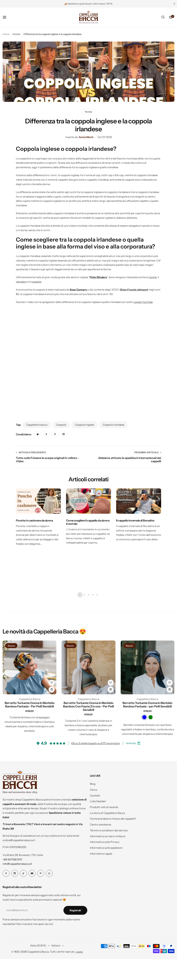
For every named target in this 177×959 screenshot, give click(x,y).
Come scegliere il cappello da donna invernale (87, 522)
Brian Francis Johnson (133, 289)
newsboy (21, 281)
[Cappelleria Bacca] (88, 17)
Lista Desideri (98, 801)
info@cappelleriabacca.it (17, 863)
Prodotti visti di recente (104, 807)
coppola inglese (84, 424)
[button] (80, 595)
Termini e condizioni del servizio (109, 830)
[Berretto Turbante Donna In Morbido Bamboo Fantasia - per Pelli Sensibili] (147, 667)
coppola (36, 281)
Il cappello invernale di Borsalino (135, 520)
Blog (92, 783)
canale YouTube (143, 302)
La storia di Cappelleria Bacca (107, 813)
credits (79, 952)
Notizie (16, 34)
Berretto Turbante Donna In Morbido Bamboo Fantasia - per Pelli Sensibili (147, 704)
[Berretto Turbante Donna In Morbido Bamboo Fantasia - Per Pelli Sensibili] (29, 667)
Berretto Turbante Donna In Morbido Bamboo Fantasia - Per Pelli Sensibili (29, 704)
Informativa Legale (101, 853)
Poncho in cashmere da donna (34, 520)
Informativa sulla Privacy (104, 842)
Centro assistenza (100, 824)
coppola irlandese (113, 424)
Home (6, 34)
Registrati (75, 910)
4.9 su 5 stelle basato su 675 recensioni (95, 743)
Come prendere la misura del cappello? (113, 818)
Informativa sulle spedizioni (106, 847)
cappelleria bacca (36, 424)
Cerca (93, 789)
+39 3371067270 (12, 859)
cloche (152, 277)
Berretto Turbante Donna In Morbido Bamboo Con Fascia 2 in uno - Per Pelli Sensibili (88, 706)
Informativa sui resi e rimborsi (107, 836)
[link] (37, 434)
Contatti (95, 795)
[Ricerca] (163, 17)
